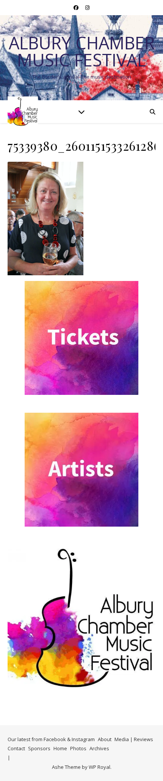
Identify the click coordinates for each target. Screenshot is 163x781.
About (104, 739)
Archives (99, 748)
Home (60, 748)
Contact (16, 748)
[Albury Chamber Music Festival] (23, 111)
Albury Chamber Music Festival (82, 51)
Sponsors (39, 748)
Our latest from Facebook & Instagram (51, 739)
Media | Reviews (133, 739)
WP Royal (99, 767)
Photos (78, 748)
